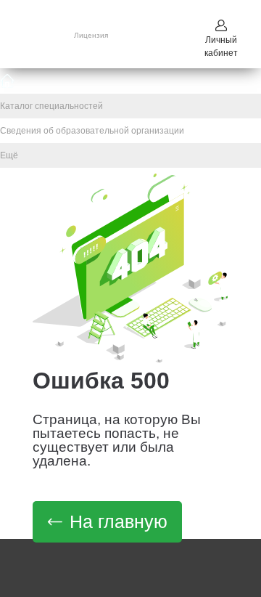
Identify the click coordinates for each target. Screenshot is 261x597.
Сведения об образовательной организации (92, 131)
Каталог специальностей (51, 106)
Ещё (9, 155)
